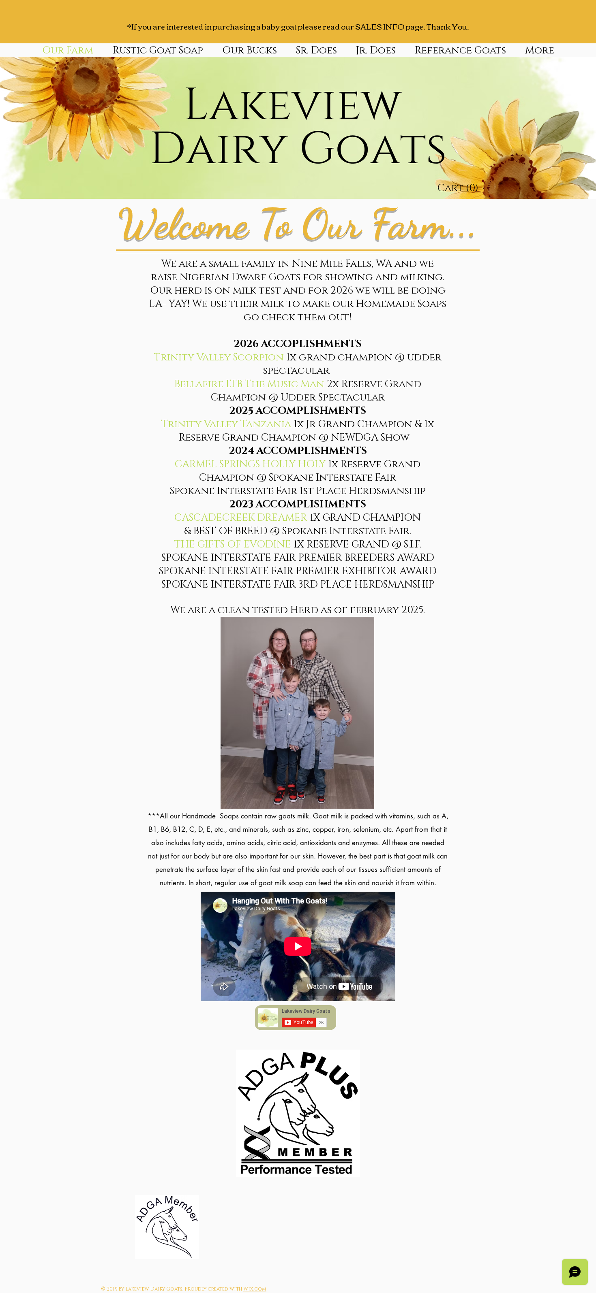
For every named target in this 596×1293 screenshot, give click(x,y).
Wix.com (254, 1289)
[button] (249, 49)
